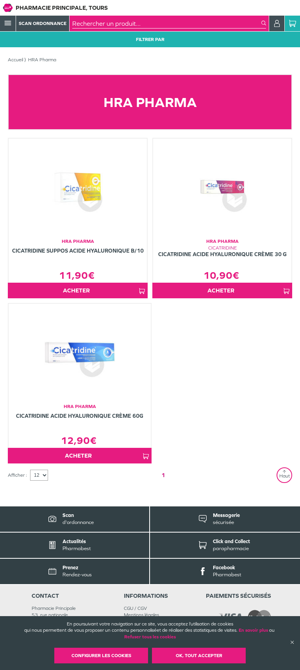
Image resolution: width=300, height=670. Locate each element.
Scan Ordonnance (42, 23)
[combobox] (166, 23)
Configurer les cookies (101, 655)
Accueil (15, 59)
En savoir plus (253, 630)
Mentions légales (141, 615)
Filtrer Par (150, 39)
